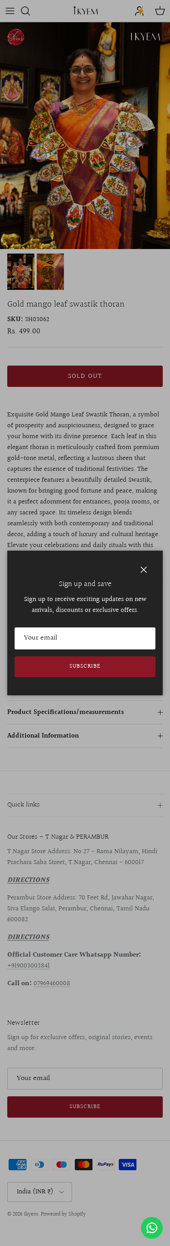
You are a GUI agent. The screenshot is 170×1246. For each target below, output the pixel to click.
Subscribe (85, 666)
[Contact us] (152, 1228)
